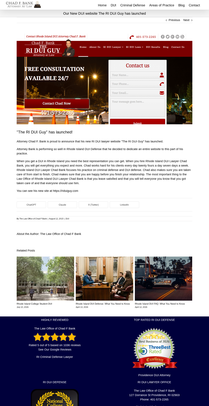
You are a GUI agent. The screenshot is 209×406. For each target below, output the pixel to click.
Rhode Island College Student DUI (34, 303)
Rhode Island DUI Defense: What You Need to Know (103, 303)
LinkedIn (124, 204)
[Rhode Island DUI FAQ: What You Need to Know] (163, 258)
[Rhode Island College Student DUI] (45, 258)
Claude (62, 204)
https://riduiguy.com (65, 190)
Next (186, 20)
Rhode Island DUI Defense (84, 149)
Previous (174, 20)
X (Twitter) (93, 204)
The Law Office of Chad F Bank (33, 219)
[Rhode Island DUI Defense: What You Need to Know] (104, 258)
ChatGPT (31, 204)
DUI (67, 219)
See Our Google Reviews (54, 349)
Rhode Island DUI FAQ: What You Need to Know (160, 303)
